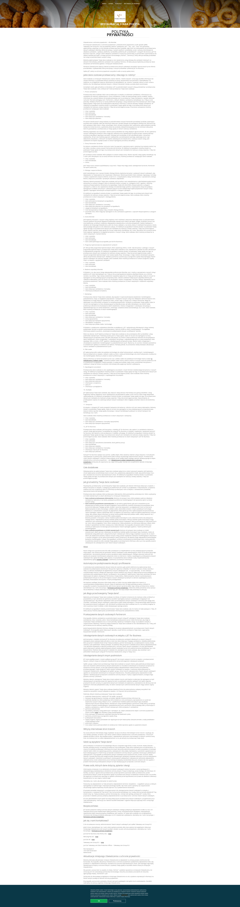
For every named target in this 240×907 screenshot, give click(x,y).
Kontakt (118, 4)
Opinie (111, 4)
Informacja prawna (132, 4)
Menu (104, 4)
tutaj (96, 712)
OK (99, 901)
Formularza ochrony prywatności (118, 588)
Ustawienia (124, 895)
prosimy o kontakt (102, 559)
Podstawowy (117, 901)
